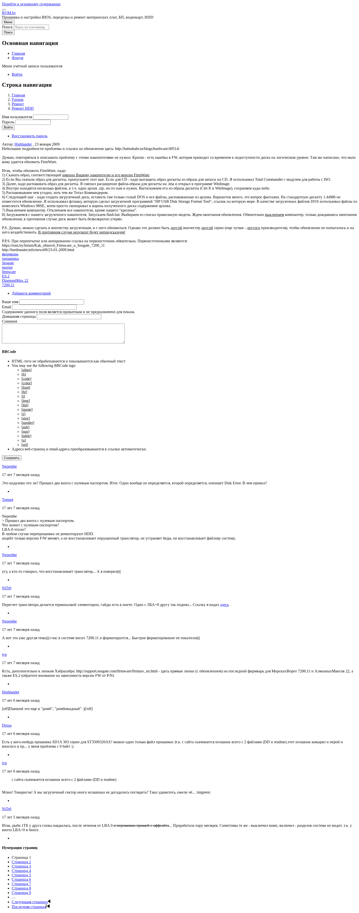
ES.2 (6, 276)
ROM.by (9, 13)
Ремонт (18, 104)
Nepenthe (9, 466)
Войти (17, 74)
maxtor (7, 267)
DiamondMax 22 (15, 280)
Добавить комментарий (31, 293)
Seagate (8, 263)
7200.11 (8, 285)
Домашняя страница (19, 316)
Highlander (23, 144)
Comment (9, 321)
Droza (6, 725)
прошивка (10, 258)
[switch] (4, 10)
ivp (4, 654)
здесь (224, 605)
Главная (18, 95)
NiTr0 (6, 588)
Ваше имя (10, 302)
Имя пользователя (17, 117)
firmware (9, 272)
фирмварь (10, 254)
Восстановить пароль (29, 136)
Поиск (7, 27)
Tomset (7, 500)
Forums (17, 99)
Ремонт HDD (23, 108)
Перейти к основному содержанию (31, 4)
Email (6, 307)
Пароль (8, 122)
